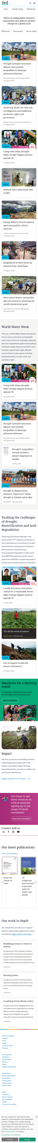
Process (4, 1062)
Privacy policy (7, 1080)
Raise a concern (7, 1097)
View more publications (10, 853)
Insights (5, 1038)
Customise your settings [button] (11, 1135)
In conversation (7, 1045)
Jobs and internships (9, 1104)
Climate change (17, 9)
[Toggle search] (30, 3)
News (4, 1041)
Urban (5, 9)
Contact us (6, 1094)
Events (4, 1043)
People (4, 1102)
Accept (27, 1140)
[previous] (3, 882)
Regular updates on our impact (14, 778)
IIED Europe (6, 1085)
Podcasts (5, 1048)
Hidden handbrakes (9, 1067)
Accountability (7, 1099)
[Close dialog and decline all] (36, 1116)
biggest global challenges (21, 934)
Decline (10, 1140)
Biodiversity (31, 9)
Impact (4, 1064)
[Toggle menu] (34, 3)
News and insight (8, 1036)
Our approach (7, 1054)
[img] (35, 882)
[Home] (5, 3)
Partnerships (6, 1059)
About (4, 1092)
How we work (18, 31)
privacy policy (10, 1131)
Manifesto (5, 1057)
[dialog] (19, 1129)
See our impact (31, 31)
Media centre (6, 1083)
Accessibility (6, 1078)
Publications (6, 1073)
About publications (8, 1076)
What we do (6, 31)
